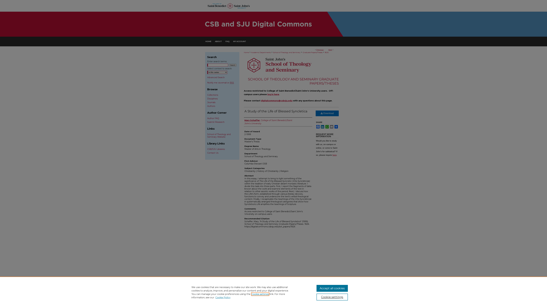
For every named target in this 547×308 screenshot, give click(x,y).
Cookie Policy (222, 297)
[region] (273, 292)
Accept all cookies (332, 288)
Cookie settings (260, 294)
